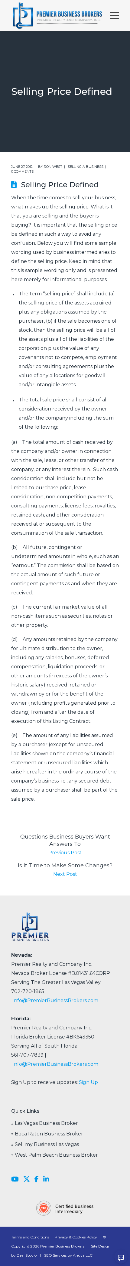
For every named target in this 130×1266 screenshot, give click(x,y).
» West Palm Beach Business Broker (54, 1155)
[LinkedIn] (46, 1179)
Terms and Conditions (30, 1237)
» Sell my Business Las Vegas (45, 1144)
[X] (26, 1179)
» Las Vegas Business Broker (44, 1123)
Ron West (53, 166)
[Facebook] (36, 1179)
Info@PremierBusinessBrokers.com (55, 1000)
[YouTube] (15, 1179)
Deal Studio (27, 1255)
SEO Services (55, 1255)
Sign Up (88, 1082)
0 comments (22, 171)
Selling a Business (85, 166)
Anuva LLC (83, 1255)
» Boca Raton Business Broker (47, 1134)
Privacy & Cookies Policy (76, 1237)
